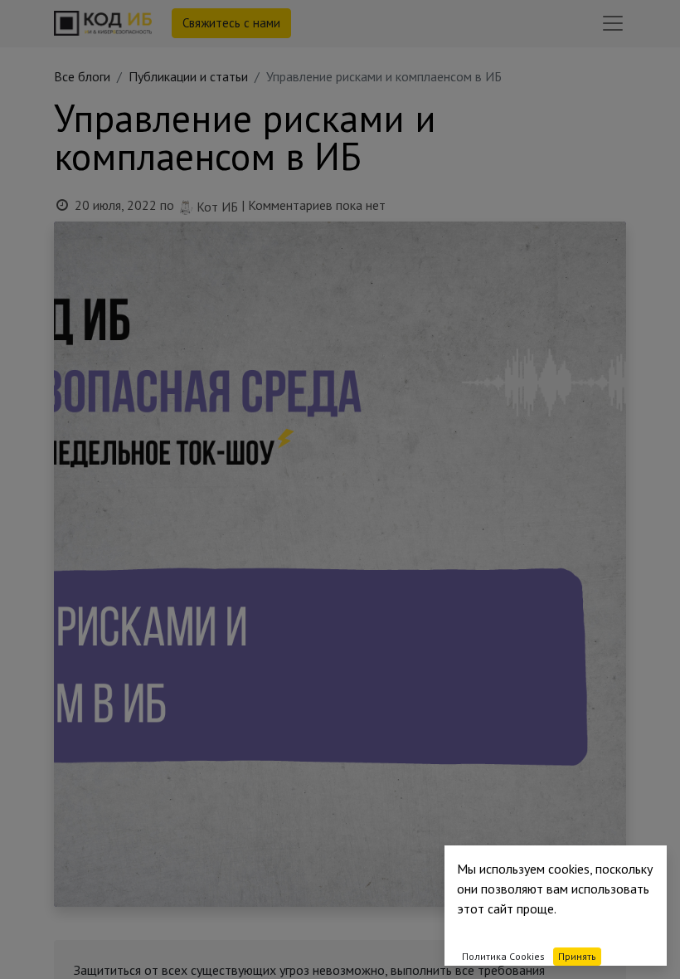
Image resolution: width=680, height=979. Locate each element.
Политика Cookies (503, 956)
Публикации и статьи (188, 76)
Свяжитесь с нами (231, 23)
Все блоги (82, 76)
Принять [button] (577, 956)
